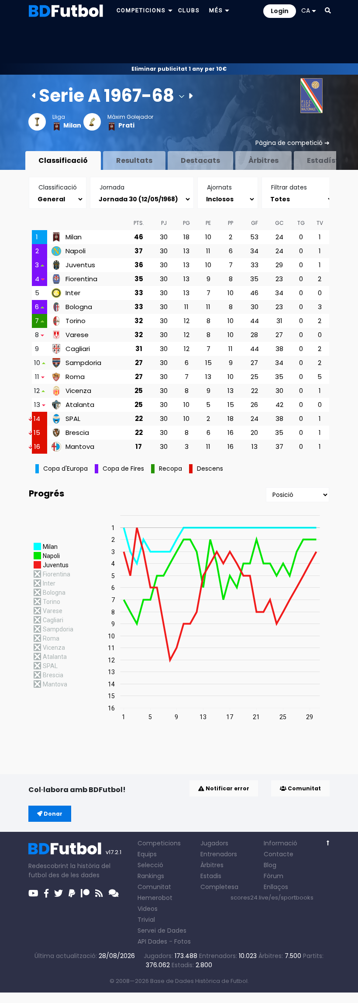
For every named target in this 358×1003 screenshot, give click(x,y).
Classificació (63, 160)
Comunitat (303, 788)
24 (279, 236)
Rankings (151, 876)
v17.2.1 (113, 852)
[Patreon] (85, 893)
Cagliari (77, 349)
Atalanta (79, 405)
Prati (126, 125)
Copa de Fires (123, 468)
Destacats (200, 160)
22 (254, 390)
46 (138, 236)
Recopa (170, 468)
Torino (75, 321)
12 (186, 320)
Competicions (159, 843)
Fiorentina (81, 279)
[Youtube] (33, 893)
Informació (280, 843)
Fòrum (273, 876)
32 (138, 320)
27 (279, 334)
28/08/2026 (117, 955)
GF (254, 223)
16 (230, 432)
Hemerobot (155, 897)
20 (254, 432)
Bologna (78, 307)
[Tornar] (328, 843)
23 (279, 278)
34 (254, 250)
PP (230, 223)
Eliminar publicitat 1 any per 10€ (179, 68)
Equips (147, 854)
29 (279, 264)
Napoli (75, 251)
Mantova (79, 447)
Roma (75, 377)
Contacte (278, 854)
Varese (77, 335)
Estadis (210, 876)
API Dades (152, 941)
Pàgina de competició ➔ (292, 142)
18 (186, 236)
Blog (270, 865)
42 (279, 404)
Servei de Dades (162, 930)
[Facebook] (46, 893)
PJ (164, 223)
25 (254, 376)
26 (254, 404)
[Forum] (114, 893)
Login (280, 11)
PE (208, 223)
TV (320, 223)
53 (254, 236)
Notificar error (226, 788)
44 (254, 320)
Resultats (134, 160)
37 (138, 250)
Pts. (139, 223)
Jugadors (214, 843)
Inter (72, 293)
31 (279, 320)
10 (208, 236)
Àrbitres (263, 160)
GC (279, 223)
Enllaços (276, 886)
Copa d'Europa (65, 468)
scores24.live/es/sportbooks (272, 897)
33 (254, 264)
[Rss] (99, 893)
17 (138, 446)
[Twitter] (58, 893)
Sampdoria (83, 363)
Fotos (182, 941)
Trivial (146, 919)
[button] (327, 10)
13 (186, 250)
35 (138, 278)
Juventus (80, 265)
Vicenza (78, 391)
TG (301, 223)
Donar (52, 813)
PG (186, 223)
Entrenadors (218, 854)
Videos (148, 908)
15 (208, 362)
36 (138, 264)
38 (279, 348)
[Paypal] (72, 893)
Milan (72, 125)
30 (164, 236)
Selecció (150, 865)
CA (305, 10)
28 (254, 334)
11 (208, 250)
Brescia (77, 433)
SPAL (72, 419)
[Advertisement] (179, 42)
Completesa (219, 886)
